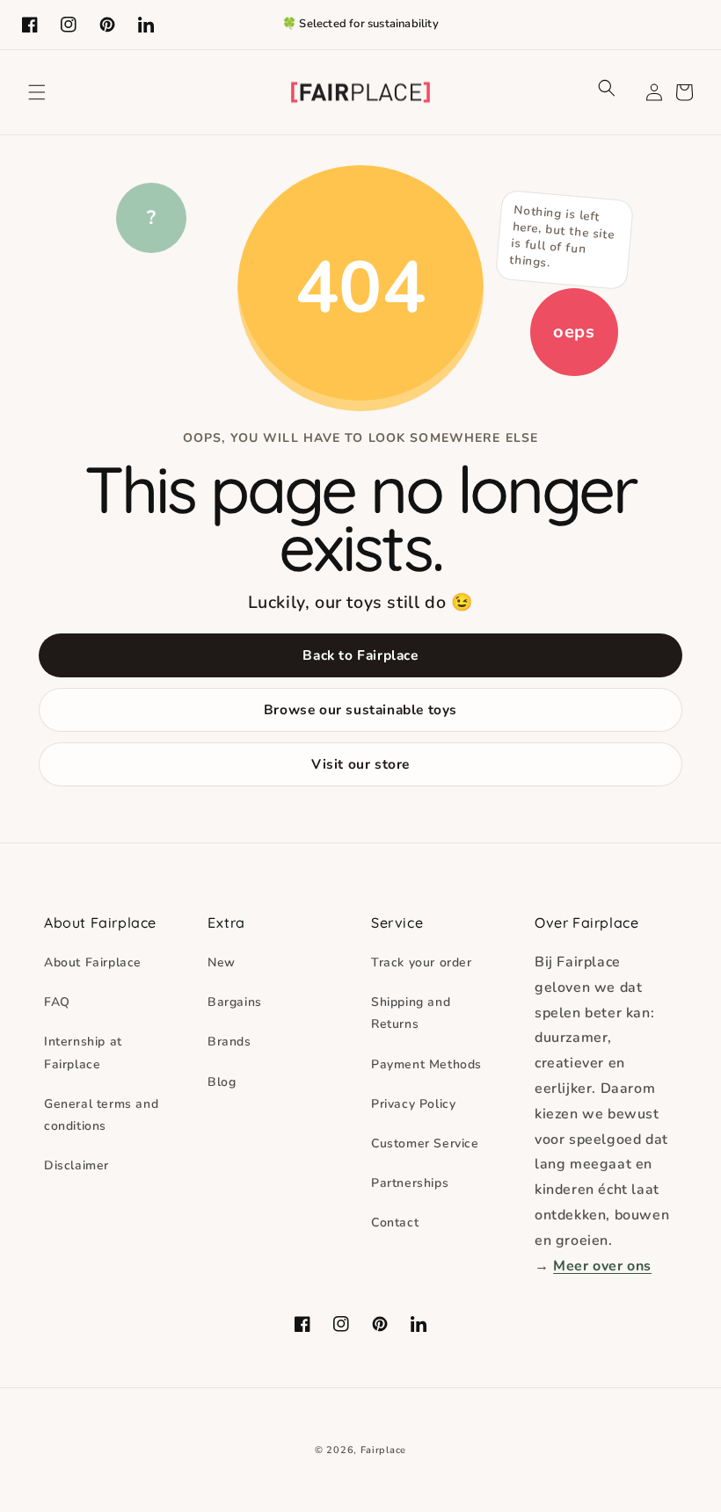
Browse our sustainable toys (360, 709)
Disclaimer (76, 1165)
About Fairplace (93, 962)
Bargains (235, 1002)
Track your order (421, 962)
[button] (37, 92)
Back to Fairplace (360, 655)
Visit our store (360, 764)
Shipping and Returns (410, 1013)
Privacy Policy (413, 1104)
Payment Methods (426, 1064)
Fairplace (383, 1450)
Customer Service (425, 1143)
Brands (229, 1041)
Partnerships (409, 1183)
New (222, 962)
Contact (395, 1222)
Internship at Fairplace (83, 1052)
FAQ (57, 1002)
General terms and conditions (101, 1115)
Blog (222, 1082)
